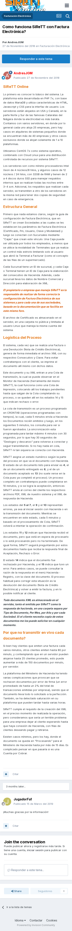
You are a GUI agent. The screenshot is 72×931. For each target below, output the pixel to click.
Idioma (19, 920)
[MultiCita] (6, 774)
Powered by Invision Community (36, 925)
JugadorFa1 (23, 799)
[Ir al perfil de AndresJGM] (7, 75)
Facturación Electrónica (55, 46)
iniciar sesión (35, 850)
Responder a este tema (36, 59)
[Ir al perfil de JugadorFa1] (7, 802)
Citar (16, 774)
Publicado (36, 77)
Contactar (36, 920)
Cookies (51, 920)
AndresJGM (16, 42)
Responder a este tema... (27, 870)
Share (17, 891)
